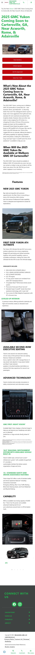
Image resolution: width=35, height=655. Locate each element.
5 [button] (23, 570)
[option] (17, 556)
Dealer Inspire (10, 646)
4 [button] (20, 570)
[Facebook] (16, 600)
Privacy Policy (9, 639)
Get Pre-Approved (17, 72)
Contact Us (19, 639)
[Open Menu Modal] (2, 2)
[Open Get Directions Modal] (31, 2)
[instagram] (20, 604)
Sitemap (26, 639)
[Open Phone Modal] (24, 2)
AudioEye (8, 641)
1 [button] (12, 570)
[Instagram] (19, 600)
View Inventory (17, 60)
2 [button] (15, 570)
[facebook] (14, 604)
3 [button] (17, 570)
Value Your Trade (17, 78)
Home (11, 8)
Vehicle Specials (17, 66)
